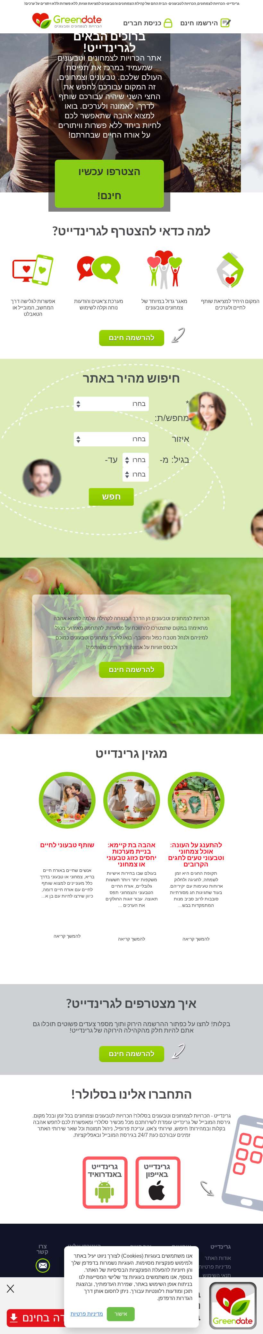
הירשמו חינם (199, 23)
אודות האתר (218, 1258)
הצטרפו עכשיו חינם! (131, 183)
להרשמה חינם (132, 338)
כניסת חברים (142, 23)
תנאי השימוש (217, 1275)
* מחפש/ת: (172, 411)
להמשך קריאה (195, 938)
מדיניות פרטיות (215, 1267)
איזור (180, 439)
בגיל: (174, 460)
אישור (121, 1314)
